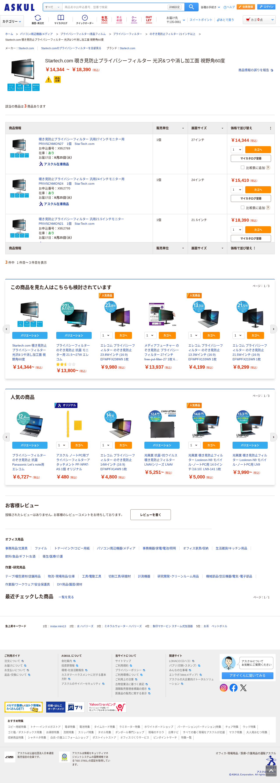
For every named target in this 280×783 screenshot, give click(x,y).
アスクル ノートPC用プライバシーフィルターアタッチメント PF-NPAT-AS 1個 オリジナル (73, 462)
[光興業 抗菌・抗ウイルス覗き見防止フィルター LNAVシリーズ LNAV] (162, 424)
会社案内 (66, 661)
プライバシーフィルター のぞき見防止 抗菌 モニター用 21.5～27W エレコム (73, 352)
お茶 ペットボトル (215, 626)
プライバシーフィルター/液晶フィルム (83, 34)
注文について (12, 661)
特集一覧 (186, 737)
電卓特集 (70, 727)
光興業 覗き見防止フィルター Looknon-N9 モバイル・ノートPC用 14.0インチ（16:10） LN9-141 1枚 (205, 462)
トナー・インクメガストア (45, 727)
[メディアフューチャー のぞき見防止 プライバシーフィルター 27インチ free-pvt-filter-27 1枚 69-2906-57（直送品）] (162, 314)
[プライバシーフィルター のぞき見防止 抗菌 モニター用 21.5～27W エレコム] (73, 314)
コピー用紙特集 (17, 727)
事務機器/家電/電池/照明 (159, 548)
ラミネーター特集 (129, 727)
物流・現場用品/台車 (61, 576)
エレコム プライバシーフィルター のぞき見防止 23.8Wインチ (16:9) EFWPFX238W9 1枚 (117, 352)
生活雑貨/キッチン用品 (231, 548)
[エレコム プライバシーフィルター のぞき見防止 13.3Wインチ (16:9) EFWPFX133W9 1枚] (206, 314)
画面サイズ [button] (199, 248)
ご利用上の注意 (124, 679)
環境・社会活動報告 (72, 670)
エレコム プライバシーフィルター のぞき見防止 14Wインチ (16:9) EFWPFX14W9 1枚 (117, 462)
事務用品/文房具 (16, 548)
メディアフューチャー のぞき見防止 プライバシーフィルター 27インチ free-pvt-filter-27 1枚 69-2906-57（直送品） (161, 353)
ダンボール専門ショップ (129, 732)
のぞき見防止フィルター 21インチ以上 (172, 34)
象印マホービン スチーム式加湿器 (173, 626)
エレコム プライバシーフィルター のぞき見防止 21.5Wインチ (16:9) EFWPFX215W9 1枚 (250, 352)
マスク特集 (235, 732)
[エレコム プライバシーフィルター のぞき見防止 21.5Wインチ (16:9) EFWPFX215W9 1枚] (250, 314)
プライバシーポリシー (128, 670)
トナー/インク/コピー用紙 (72, 548)
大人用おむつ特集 (256, 732)
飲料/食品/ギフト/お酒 (20, 556)
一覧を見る (66, 597)
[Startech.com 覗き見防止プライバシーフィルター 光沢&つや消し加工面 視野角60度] (29, 314)
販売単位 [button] (162, 248)
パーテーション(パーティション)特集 (199, 727)
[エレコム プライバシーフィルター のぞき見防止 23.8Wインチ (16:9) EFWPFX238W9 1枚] (118, 314)
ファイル (41, 548)
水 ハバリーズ (85, 626)
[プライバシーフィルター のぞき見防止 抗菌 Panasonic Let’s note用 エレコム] (29, 424)
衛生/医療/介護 (53, 556)
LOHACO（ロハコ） (180, 661)
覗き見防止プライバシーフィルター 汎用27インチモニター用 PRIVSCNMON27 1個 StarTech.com (83, 141)
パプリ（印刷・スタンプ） (183, 665)
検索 (191, 7)
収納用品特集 (16, 737)
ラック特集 (249, 727)
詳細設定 (174, 7)
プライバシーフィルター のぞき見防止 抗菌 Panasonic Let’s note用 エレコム (29, 462)
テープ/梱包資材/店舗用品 (23, 576)
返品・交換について (15, 674)
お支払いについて (14, 670)
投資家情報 (68, 665)
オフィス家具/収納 (195, 548)
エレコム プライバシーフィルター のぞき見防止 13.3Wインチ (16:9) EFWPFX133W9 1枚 (205, 352)
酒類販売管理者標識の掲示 (131, 688)
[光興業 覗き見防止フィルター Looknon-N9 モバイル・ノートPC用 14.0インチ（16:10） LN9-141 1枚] (206, 424)
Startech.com (26, 48)
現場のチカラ (156, 732)
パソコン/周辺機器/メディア (36, 34)
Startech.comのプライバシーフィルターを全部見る (71, 48)
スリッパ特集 (86, 732)
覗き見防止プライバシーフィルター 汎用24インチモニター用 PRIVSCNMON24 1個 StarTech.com (83, 181)
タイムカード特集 (104, 727)
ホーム (9, 34)
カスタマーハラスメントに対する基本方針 (83, 677)
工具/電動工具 (91, 576)
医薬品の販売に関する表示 (131, 693)
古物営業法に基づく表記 (129, 684)
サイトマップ (123, 661)
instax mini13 (58, 626)
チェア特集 (231, 727)
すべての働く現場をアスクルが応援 (204, 732)
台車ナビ (173, 732)
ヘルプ (231, 7)
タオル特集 (104, 732)
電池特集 (84, 727)
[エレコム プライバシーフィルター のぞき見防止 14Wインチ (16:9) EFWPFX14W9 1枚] (118, 424)
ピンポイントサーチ (165, 737)
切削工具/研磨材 (119, 576)
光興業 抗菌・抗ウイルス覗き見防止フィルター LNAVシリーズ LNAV (160, 460)
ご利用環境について (127, 674)
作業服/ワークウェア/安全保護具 (27, 584)
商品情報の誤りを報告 (254, 70)
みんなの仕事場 (178, 670)
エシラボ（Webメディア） (183, 674)
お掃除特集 (52, 732)
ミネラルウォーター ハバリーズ (123, 626)
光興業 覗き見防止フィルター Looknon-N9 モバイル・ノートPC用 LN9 (250, 460)
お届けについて (13, 665)
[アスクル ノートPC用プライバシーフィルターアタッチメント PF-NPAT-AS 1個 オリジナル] (73, 424)
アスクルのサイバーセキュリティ (81, 683)
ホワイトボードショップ (158, 727)
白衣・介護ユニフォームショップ (69, 737)
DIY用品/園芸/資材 (69, 584)
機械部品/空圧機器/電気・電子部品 (229, 576)
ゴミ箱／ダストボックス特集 (25, 732)
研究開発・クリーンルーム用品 (178, 576)
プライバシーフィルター (127, 34)
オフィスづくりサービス (134, 737)
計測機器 (144, 576)
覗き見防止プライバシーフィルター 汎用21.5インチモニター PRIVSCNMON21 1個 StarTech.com (83, 221)
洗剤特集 (68, 732)
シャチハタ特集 (37, 737)
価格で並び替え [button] (241, 248)
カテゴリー (10, 21)
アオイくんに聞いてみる (247, 675)
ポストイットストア (104, 737)
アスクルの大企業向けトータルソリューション (191, 681)
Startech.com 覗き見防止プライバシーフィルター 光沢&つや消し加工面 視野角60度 (29, 352)
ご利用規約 (121, 665)
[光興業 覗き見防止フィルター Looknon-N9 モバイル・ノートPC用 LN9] (250, 424)
